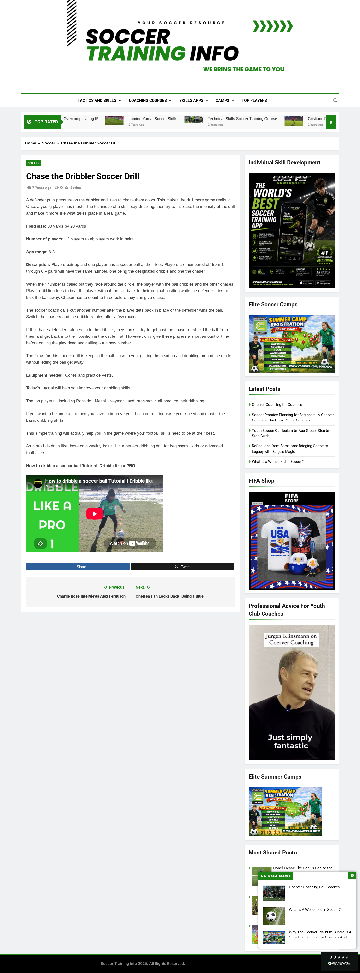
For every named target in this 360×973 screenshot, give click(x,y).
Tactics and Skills (97, 100)
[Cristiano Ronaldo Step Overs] (287, 121)
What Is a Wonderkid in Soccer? (315, 909)
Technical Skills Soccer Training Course (236, 118)
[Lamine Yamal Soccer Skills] (108, 121)
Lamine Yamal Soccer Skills (146, 118)
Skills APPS (191, 100)
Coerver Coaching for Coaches (314, 887)
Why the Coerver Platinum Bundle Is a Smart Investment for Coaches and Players (320, 937)
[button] (339, 961)
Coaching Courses (148, 100)
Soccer (33, 163)
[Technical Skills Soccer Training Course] (188, 119)
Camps (222, 100)
